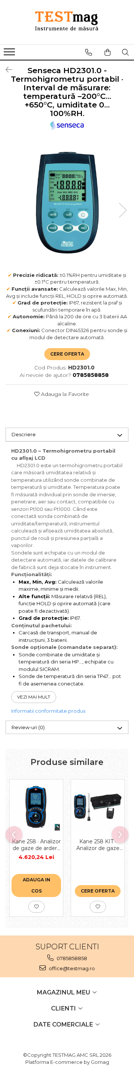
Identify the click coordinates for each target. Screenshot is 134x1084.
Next (122, 210)
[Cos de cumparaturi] (107, 52)
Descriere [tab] (24, 434)
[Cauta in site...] (125, 52)
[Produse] (10, 54)
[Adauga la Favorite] (36, 907)
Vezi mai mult (33, 697)
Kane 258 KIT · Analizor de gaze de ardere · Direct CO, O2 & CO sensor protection (98, 845)
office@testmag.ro (71, 968)
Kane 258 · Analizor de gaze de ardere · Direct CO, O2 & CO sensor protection (36, 845)
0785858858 (71, 958)
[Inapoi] (5, 69)
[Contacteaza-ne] (88, 52)
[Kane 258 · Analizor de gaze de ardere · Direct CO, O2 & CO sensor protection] (36, 807)
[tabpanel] (67, 202)
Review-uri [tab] (28, 727)
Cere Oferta (67, 354)
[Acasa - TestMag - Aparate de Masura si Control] (67, 22)
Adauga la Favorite (64, 394)
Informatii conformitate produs (48, 711)
